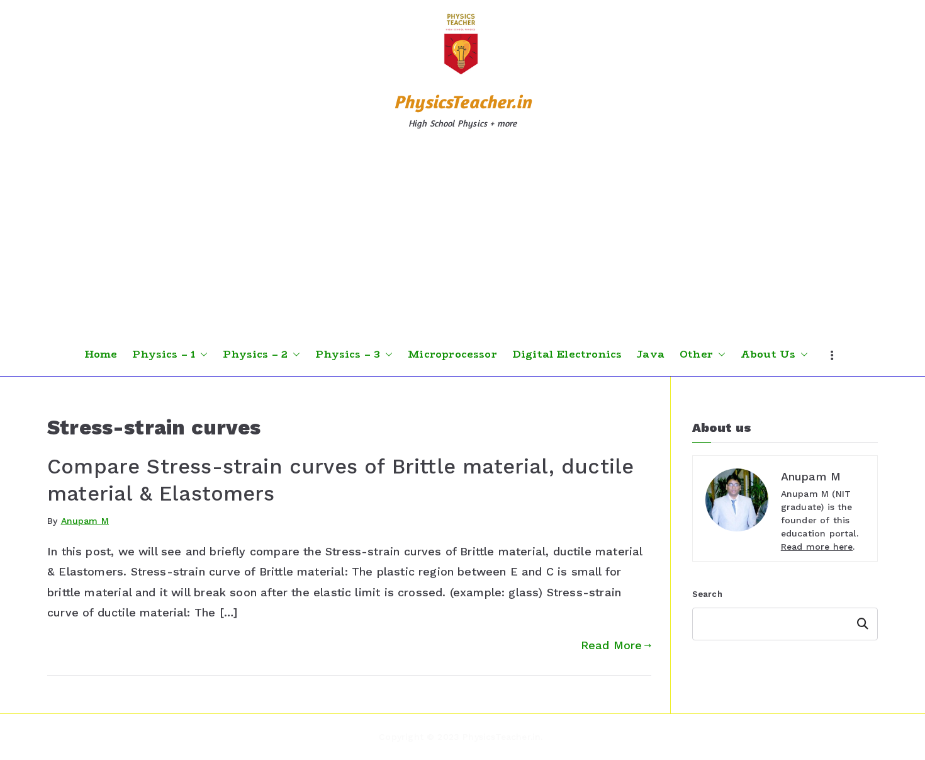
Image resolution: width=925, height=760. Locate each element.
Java (650, 354)
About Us (768, 354)
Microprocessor (452, 354)
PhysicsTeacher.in (462, 102)
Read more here (817, 547)
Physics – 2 (255, 354)
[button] (201, 354)
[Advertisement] (462, 238)
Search (707, 594)
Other (696, 354)
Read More (611, 645)
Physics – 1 (163, 354)
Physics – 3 (347, 354)
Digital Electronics (567, 354)
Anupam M (85, 521)
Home (101, 354)
